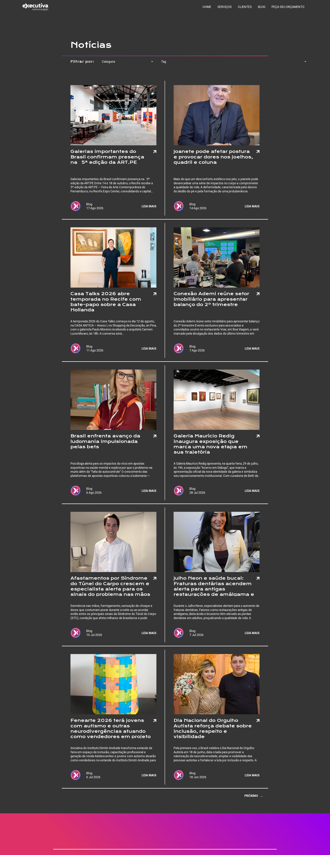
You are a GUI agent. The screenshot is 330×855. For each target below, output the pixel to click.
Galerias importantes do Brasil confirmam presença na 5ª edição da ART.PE (107, 157)
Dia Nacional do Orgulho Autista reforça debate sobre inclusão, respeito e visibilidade (213, 728)
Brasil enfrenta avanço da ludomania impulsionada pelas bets (105, 441)
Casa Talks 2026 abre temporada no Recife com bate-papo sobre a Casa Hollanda (105, 301)
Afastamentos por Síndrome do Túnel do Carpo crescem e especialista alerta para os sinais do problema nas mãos (110, 586)
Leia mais (149, 206)
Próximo (253, 795)
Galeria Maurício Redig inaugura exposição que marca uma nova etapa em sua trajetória (210, 443)
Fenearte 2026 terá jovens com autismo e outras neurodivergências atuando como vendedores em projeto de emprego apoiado (110, 728)
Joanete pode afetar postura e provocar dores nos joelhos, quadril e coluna (213, 157)
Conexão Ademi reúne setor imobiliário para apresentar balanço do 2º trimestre (211, 299)
